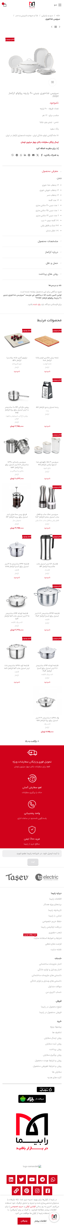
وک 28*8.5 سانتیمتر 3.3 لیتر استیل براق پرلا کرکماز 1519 (47, 719)
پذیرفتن (24, 1221)
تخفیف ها (57, 1032)
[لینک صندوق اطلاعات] (32, 758)
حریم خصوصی (17, 1206)
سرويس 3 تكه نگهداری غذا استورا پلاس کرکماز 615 (47, 463)
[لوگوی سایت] (32, 5)
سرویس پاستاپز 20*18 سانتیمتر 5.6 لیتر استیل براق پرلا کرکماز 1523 (17, 465)
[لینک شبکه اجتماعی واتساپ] (21, 155)
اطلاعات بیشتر (40, 1221)
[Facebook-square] (47, 1190)
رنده (47, 410)
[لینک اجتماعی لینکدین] (25, 155)
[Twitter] (21, 1179)
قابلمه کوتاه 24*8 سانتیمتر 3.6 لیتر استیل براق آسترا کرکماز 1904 (47, 668)
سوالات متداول (55, 986)
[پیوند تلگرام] (17, 155)
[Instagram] (37, 1190)
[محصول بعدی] (52, 27)
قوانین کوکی (30, 1206)
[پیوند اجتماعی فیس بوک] (42, 155)
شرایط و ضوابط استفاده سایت (43, 938)
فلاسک (47, 570)
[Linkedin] (11, 1179)
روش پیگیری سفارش (52, 1055)
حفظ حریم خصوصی (52, 921)
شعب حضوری (55, 932)
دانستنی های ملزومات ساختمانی (47, 975)
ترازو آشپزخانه (16, 364)
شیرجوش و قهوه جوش (12, 417)
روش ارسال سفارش (53, 1038)
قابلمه (17, 570)
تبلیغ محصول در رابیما (51, 1007)
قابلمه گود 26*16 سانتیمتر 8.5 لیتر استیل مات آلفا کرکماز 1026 (17, 667)
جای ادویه (47, 468)
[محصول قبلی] (60, 27)
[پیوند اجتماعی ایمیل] (33, 155)
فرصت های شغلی (53, 944)
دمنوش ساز (17, 520)
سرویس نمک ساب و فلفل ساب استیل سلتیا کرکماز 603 (47, 515)
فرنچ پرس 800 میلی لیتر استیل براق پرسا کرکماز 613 (17, 515)
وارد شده (36, 304)
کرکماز (47, 367)
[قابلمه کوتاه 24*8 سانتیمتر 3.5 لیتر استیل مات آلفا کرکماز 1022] (16, 596)
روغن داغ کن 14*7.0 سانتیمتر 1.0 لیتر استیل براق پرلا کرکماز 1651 (17, 410)
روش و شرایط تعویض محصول (47, 1066)
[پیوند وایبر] (13, 155)
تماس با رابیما (55, 916)
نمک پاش (38, 520)
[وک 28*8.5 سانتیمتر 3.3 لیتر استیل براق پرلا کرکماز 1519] (47, 700)
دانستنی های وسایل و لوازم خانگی (46, 981)
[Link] (16, 1190)
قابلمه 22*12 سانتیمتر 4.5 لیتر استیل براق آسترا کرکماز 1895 (17, 565)
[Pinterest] (26, 1190)
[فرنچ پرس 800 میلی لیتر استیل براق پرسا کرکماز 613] (16, 497)
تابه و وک (19, 622)
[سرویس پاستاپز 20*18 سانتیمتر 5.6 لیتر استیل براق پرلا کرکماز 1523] (16, 445)
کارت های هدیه (54, 1077)
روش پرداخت (55, 1049)
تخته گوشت (47, 364)
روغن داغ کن (23, 416)
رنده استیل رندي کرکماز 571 (47, 407)
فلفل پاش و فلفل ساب (51, 520)
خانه (58, 15)
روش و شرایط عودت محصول (48, 1060)
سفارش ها (57, 1072)
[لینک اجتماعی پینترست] (29, 155)
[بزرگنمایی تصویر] (52, 82)
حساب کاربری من (54, 992)
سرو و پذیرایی (47, 15)
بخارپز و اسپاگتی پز (16, 471)
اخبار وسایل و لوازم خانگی (50, 969)
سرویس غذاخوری (53, 19)
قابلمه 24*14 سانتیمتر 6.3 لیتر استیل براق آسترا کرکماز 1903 (47, 614)
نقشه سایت (56, 949)
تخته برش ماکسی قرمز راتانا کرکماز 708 (47, 359)
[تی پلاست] (47, 877)
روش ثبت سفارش (53, 1044)
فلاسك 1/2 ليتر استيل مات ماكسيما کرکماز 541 (47, 565)
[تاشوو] (17, 877)
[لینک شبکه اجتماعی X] (37, 155)
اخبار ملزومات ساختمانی (50, 964)
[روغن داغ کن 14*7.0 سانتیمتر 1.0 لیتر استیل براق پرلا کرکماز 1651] (16, 390)
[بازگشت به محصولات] (56, 27)
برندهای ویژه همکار (52, 904)
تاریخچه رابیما (55, 910)
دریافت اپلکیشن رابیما (51, 927)
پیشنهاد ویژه (56, 1027)
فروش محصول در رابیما (50, 1012)
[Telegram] (42, 1179)
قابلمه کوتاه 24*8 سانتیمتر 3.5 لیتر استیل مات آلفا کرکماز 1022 (16, 616)
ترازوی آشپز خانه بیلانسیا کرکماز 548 (17, 359)
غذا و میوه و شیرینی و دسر (26, 15)
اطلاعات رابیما (55, 899)
